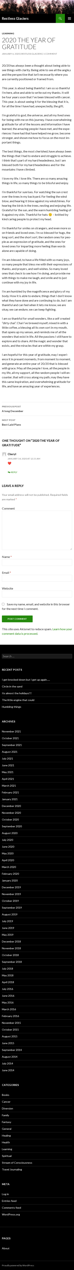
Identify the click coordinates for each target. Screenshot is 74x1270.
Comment (8, 508)
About (5, 1248)
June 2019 (8, 927)
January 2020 (10, 880)
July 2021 (7, 758)
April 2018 (8, 982)
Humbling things (11, 706)
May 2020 (7, 853)
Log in (5, 1194)
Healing (6, 1135)
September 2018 (12, 961)
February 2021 (10, 792)
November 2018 (11, 948)
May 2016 (7, 1002)
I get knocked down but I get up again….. (26, 679)
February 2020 (10, 873)
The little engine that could (18, 700)
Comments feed (11, 1207)
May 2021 (7, 772)
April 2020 (8, 860)
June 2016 (8, 995)
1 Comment (50, 53)
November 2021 (11, 731)
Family (5, 1115)
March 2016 (9, 1009)
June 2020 (8, 846)
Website (7, 588)
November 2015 (11, 1022)
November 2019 (11, 894)
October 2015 (10, 1029)
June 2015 (8, 1043)
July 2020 (7, 839)
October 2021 (10, 738)
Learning (8, 33)
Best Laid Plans (11, 422)
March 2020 (9, 867)
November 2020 (11, 812)
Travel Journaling (12, 1169)
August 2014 (9, 1056)
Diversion (7, 1108)
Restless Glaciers (15, 18)
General (6, 1128)
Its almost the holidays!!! (17, 693)
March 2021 (9, 785)
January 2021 (10, 799)
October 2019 (10, 900)
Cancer (6, 1101)
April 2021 (8, 778)
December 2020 (11, 806)
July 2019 (7, 921)
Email (6, 572)
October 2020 (10, 819)
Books (5, 1094)
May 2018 (7, 975)
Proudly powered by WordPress (18, 1265)
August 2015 (9, 1036)
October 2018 (10, 955)
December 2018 (11, 941)
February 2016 (10, 1016)
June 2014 (8, 1070)
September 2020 (12, 826)
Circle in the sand (12, 686)
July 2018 (7, 968)
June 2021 (8, 765)
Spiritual (7, 1155)
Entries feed (9, 1200)
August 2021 (9, 751)
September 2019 (12, 907)
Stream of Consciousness (17, 1162)
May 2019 (7, 934)
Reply (14, 472)
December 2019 (11, 887)
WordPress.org (11, 1214)
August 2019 (9, 914)
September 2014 (12, 1049)
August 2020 (9, 833)
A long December (12, 409)
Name (7, 556)
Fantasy (6, 1122)
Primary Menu (69, 18)
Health (6, 1142)
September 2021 (12, 745)
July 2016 (7, 988)
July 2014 (7, 1063)
